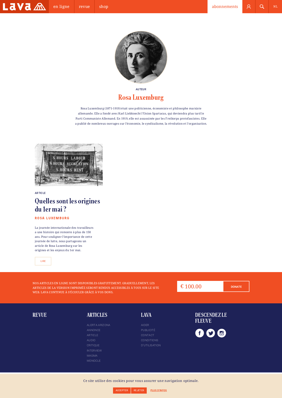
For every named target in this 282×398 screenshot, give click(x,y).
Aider (145, 325)
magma (92, 355)
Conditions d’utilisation (151, 343)
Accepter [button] (122, 390)
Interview (94, 350)
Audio (91, 340)
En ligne (61, 6)
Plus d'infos (158, 390)
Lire (43, 261)
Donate (236, 286)
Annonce (93, 330)
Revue (84, 6)
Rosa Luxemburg (140, 97)
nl (275, 6)
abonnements (225, 6)
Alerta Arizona (98, 325)
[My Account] (249, 6)
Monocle (93, 360)
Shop (103, 6)
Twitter (210, 333)
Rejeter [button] (139, 390)
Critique (93, 345)
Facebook (199, 333)
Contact (147, 335)
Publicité (148, 330)
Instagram (221, 333)
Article (40, 193)
